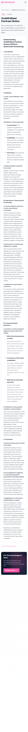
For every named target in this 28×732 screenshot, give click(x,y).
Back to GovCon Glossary (9, 546)
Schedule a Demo (10, 570)
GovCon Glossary (5, 10)
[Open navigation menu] (25, 2)
